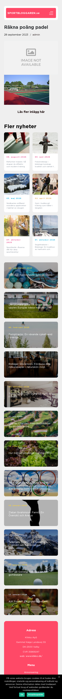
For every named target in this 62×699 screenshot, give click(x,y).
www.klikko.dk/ (34, 656)
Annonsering (31, 672)
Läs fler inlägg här (31, 112)
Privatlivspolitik (35, 694)
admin (36, 34)
